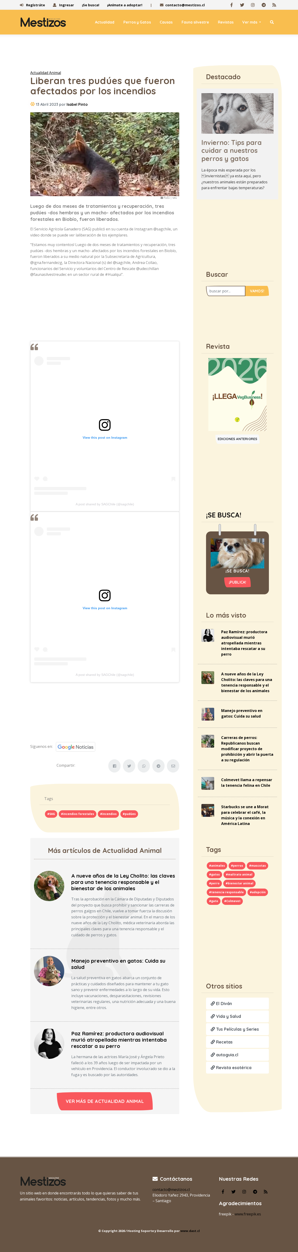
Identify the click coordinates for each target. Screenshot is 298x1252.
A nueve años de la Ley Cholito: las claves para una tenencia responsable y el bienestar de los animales (123, 882)
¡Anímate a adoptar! (124, 5)
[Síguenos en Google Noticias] (74, 746)
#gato (213, 901)
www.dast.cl (190, 1231)
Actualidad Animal (45, 72)
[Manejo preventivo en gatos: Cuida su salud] (49, 970)
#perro (214, 883)
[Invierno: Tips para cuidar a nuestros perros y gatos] (237, 113)
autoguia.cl (226, 1054)
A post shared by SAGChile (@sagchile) (105, 504)
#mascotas (257, 866)
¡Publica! (237, 582)
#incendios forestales (77, 814)
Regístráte (35, 5)
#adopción (258, 892)
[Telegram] (264, 5)
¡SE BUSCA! (223, 515)
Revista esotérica (233, 1067)
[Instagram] (253, 5)
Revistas (226, 22)
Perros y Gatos (137, 22)
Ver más (250, 22)
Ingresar (66, 5)
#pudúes (129, 814)
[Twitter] (242, 5)
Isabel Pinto (77, 104)
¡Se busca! (90, 5)
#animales (217, 866)
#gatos (214, 874)
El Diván (223, 1003)
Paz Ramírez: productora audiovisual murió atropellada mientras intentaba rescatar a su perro (119, 1039)
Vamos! (257, 291)
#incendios (108, 814)
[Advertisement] (149, 53)
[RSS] (274, 5)
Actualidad (104, 22)
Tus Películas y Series (237, 1029)
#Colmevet (232, 901)
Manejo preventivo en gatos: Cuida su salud (118, 964)
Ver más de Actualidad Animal (105, 1101)
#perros (237, 866)
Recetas (224, 1042)
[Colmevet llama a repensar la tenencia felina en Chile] (207, 783)
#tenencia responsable (226, 892)
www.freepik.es (248, 1214)
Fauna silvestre (195, 22)
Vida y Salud (228, 1016)
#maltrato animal (239, 874)
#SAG (51, 814)
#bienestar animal (239, 883)
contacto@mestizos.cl (185, 5)
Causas (166, 22)
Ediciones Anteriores (237, 439)
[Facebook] (231, 5)
